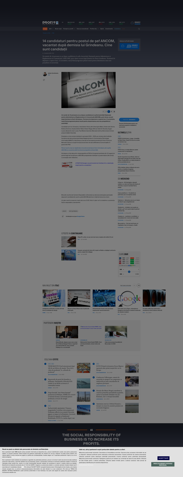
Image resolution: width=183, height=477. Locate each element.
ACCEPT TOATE (163, 458)
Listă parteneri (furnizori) (86, 465)
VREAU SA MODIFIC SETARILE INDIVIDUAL (162, 464)
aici (23, 467)
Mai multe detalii (16, 457)
